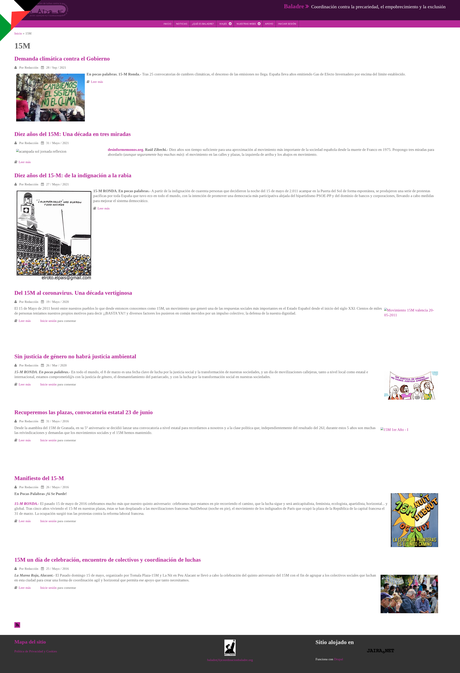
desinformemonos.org (125, 149)
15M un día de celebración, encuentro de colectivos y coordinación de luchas (107, 559)
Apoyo (269, 23)
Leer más (97, 82)
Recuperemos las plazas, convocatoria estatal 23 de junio (83, 412)
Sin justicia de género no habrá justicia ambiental (75, 356)
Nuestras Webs (246, 23)
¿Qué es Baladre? (203, 23)
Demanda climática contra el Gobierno (62, 58)
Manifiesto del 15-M (39, 478)
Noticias (181, 23)
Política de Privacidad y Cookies (35, 651)
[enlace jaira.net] (381, 651)
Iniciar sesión (287, 23)
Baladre (294, 6)
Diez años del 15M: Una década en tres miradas (72, 134)
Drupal (338, 659)
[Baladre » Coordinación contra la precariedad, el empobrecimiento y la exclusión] (41, 9)
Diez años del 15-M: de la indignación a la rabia (72, 175)
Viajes (223, 23)
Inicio (167, 23)
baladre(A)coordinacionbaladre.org (230, 660)
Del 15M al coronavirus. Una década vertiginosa (73, 293)
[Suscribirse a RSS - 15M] (230, 625)
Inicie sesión (48, 321)
